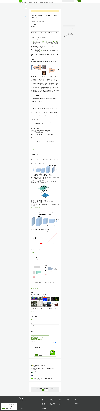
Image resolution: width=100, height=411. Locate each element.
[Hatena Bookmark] (26, 16)
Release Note (52, 399)
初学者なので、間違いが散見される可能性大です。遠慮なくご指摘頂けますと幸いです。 (69, 29)
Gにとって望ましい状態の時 (69, 34)
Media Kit (43, 404)
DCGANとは (65, 35)
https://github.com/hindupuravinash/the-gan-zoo (39, 336)
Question (26, 2)
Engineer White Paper (53, 407)
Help (43, 407)
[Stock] (26, 8)
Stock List (23, 2)
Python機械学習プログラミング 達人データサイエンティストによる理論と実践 (45, 41)
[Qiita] (20, 1)
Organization (41, 2)
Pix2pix (64, 37)
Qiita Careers (46, 2)
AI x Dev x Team (51, 2)
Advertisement (44, 408)
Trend (20, 2)
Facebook (60, 403)
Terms (43, 400)
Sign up (7, 408)
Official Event (30, 2)
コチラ (40, 50)
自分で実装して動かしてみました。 (36, 207)
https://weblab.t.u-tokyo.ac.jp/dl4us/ (37, 339)
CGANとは (65, 36)
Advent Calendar (52, 403)
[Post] (26, 11)
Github (32, 312)
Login (3, 408)
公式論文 (32, 149)
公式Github (33, 253)
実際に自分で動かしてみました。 (36, 288)
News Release (76, 403)
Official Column (35, 2)
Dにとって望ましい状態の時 (69, 33)
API (50, 408)
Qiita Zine (68, 400)
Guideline (43, 403)
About (43, 399)
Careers (76, 400)
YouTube (60, 404)
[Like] (26, 5)
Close (10, 408)
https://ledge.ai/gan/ (34, 338)
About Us (76, 399)
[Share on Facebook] (26, 14)
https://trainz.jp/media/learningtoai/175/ (37, 337)
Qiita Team (68, 399)
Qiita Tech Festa (52, 404)
